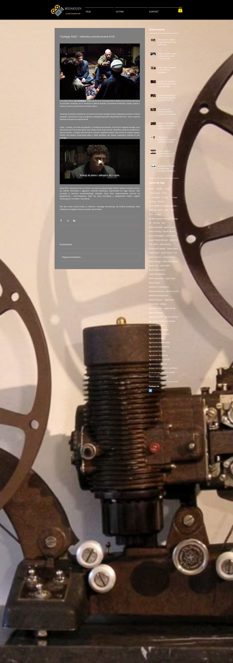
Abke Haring (165, 244)
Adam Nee (153, 265)
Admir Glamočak (156, 278)
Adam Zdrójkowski (157, 274)
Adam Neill (165, 265)
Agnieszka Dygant (157, 325)
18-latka (161, 201)
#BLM (151, 188)
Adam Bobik (172, 248)
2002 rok (153, 210)
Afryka (163, 304)
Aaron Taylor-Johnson (158, 240)
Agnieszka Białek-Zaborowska (162, 321)
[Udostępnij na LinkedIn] (74, 220)
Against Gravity (155, 308)
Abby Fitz (174, 240)
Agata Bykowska (156, 312)
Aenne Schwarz (156, 299)
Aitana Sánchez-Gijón (158, 376)
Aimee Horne (155, 368)
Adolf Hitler (170, 278)
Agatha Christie (156, 316)
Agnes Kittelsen (171, 316)
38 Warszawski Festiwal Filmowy (163, 218)
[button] (180, 9)
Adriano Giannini (156, 291)
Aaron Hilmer (169, 231)
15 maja (173, 197)
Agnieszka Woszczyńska (159, 359)
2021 (172, 210)
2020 (166, 210)
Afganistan (169, 299)
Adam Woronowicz (157, 270)
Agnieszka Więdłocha (158, 355)
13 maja (164, 197)
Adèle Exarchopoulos (158, 295)
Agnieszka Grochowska (159, 334)
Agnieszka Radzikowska (159, 342)
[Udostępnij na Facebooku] (61, 220)
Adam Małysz (155, 261)
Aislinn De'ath (168, 372)
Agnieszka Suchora (157, 351)
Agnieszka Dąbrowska (158, 329)
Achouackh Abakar (157, 248)
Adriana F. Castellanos (159, 287)
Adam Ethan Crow (169, 252)
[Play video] (100, 161)
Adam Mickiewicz (170, 261)
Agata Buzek (169, 308)
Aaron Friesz (169, 227)
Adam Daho (154, 252)
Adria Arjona (154, 282)
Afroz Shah (154, 304)
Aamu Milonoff (155, 227)
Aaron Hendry (155, 231)
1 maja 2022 (154, 193)
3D (150, 223)
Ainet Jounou (154, 372)
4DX (163, 223)
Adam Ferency (155, 257)
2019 (160, 210)
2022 (151, 214)
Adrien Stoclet (172, 291)
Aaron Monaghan (157, 235)
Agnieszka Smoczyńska (159, 346)
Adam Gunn (168, 257)
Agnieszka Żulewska (158, 364)
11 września (154, 197)
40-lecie (156, 223)
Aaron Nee (171, 235)
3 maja (158, 214)
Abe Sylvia (153, 244)
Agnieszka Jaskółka (157, 338)
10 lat (163, 193)
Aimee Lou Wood (169, 368)
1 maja (167, 188)
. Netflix (159, 188)
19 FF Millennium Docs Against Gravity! (164, 206)
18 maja (152, 201)
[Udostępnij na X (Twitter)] (67, 220)
